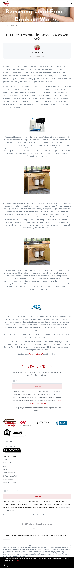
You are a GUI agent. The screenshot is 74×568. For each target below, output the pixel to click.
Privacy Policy (37, 529)
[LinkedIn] (7, 441)
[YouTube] (11, 441)
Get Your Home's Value (10, 476)
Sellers (5, 469)
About (5, 460)
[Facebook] (3, 441)
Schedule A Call (8, 479)
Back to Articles (12, 25)
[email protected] (36, 354)
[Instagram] (14, 441)
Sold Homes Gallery (9, 482)
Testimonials (7, 463)
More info (16, 560)
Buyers (5, 466)
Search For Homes (9, 473)
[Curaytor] (12, 452)
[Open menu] (71, 3)
